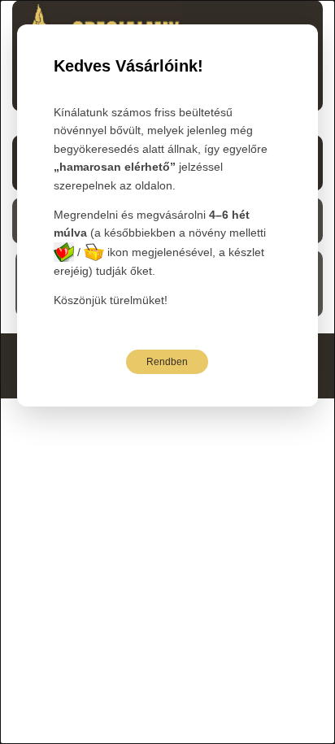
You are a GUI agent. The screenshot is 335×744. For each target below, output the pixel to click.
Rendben (167, 362)
